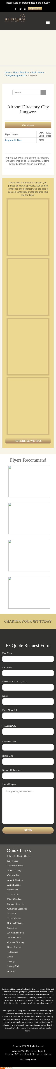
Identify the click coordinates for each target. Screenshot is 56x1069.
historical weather (15, 923)
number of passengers (12, 770)
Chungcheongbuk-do (15, 75)
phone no (14, 682)
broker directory (14, 947)
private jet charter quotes (18, 856)
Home (8, 72)
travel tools (13, 894)
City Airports (28, 125)
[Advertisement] (28, 227)
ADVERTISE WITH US (28, 440)
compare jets (13, 875)
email (5, 696)
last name (7, 667)
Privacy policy (37, 1051)
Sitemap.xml (13, 966)
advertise (11, 913)
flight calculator (14, 899)
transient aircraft (15, 866)
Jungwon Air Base (13, 140)
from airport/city (10, 710)
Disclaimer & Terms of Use (17, 1054)
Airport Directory (21, 72)
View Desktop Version (28, 1059)
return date (7, 756)
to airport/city (9, 726)
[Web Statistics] (6, 1067)
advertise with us (20, 1051)
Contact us (12, 928)
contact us (46, 1054)
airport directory (15, 880)
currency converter (16, 904)
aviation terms (14, 937)
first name (7, 653)
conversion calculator (17, 909)
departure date (9, 741)
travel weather (14, 918)
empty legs (12, 861)
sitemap (10, 961)
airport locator (14, 885)
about (10, 957)
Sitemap (35, 1054)
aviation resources (15, 933)
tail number (13, 952)
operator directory (15, 942)
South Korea (37, 72)
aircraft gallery (14, 870)
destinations (12, 890)
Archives (11, 971)
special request (9, 784)
